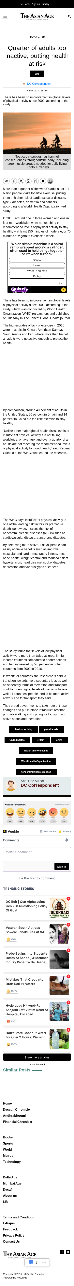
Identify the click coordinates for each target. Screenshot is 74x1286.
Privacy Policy (13, 1235)
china (59, 740)
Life (37, 74)
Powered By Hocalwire (15, 1277)
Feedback (10, 1229)
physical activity (23, 729)
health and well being (36, 750)
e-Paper (25, 4)
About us (10, 1195)
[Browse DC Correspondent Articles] (11, 785)
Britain (41, 740)
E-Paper (9, 1223)
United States (17, 740)
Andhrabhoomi (14, 1115)
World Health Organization (36, 761)
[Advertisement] (37, 376)
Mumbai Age (12, 1183)
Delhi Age (10, 1177)
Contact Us (11, 1241)
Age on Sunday (40, 4)
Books (8, 1137)
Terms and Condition (18, 1217)
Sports (8, 1143)
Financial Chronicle (17, 1121)
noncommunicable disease (36, 772)
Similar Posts (16, 1069)
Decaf (7, 1189)
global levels (51, 729)
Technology (12, 1161)
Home (7, 1103)
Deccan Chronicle (16, 1109)
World (7, 1149)
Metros (8, 1155)
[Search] (69, 17)
